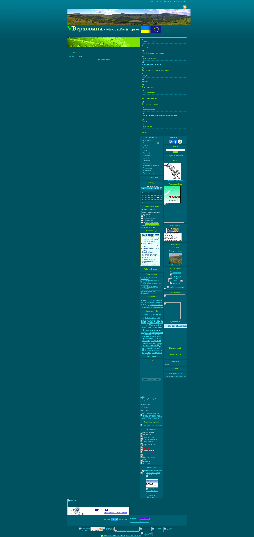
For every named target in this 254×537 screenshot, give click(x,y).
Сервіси (145, 148)
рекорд (158, 336)
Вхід (184, 1)
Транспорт (146, 168)
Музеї (145, 158)
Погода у (147, 400)
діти (153, 348)
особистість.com (180, 376)
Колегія (143, 348)
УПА (146, 356)
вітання (153, 345)
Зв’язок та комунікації (150, 165)
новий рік (158, 325)
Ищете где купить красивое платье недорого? (150, 290)
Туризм (145, 153)
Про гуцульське (157, 300)
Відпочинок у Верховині (150, 283)
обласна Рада (147, 341)
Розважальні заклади (150, 143)
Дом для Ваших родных (150, 286)
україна (158, 327)
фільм (153, 336)
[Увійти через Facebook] (175, 142)
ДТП (155, 356)
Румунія (151, 356)
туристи (153, 343)
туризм (145, 325)
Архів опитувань (154, 225)
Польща (154, 350)
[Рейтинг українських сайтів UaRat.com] (152, 478)
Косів (150, 355)
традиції (145, 333)
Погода (142, 397)
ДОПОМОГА (146, 345)
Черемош (156, 340)
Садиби (145, 160)
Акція (151, 333)
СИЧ (153, 353)
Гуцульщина (150, 317)
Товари (145, 145)
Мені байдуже (148, 220)
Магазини (146, 163)
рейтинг (157, 334)
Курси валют (172, 326)
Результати (144, 225)
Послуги (145, 150)
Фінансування (157, 355)
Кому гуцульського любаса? (150, 302)
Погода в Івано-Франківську (149, 413)
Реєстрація (179, 1)
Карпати (146, 352)
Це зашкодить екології (151, 222)
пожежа (159, 343)
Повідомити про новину (175, 180)
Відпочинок (146, 155)
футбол (156, 333)
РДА (158, 345)
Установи (146, 170)
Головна (71, 56)
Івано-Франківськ (152, 330)
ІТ (158, 356)
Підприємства (147, 173)
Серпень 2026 (152, 186)
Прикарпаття (149, 335)
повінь (159, 350)
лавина (148, 350)
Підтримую (147, 216)
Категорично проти (150, 218)
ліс (150, 343)
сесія (158, 338)
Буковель (158, 353)
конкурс (150, 327)
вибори (144, 327)
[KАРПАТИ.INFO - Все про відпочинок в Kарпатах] (175, 275)
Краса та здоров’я (156, 305)
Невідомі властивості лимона (150, 307)
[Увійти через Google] (180, 141)
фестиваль (146, 336)
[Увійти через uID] (171, 142)
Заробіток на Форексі (149, 280)
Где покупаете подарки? (150, 277)
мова (149, 348)
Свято (152, 325)
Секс (158, 318)
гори (161, 333)
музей (146, 314)
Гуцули (145, 343)
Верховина (144, 279)
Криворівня (155, 315)
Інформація (147, 140)
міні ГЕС (145, 355)
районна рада (149, 338)
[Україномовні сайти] (152, 491)
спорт (157, 348)
